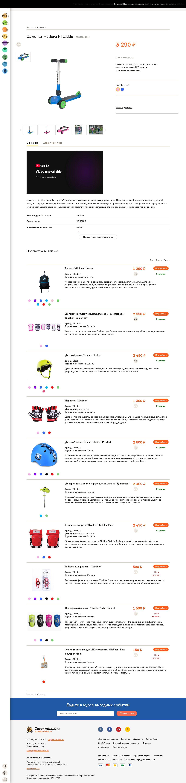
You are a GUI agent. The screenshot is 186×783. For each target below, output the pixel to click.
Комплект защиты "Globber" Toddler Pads (89, 525)
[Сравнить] (19, 46)
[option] (23, 58)
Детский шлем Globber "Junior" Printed (88, 442)
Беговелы (125, 739)
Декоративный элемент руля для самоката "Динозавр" (97, 483)
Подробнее (161, 268)
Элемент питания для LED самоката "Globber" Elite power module (95, 651)
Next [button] (105, 130)
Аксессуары (103, 747)
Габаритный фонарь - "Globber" (83, 566)
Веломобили (151, 739)
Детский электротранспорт (126, 743)
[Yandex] (127, 730)
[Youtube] (118, 730)
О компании (103, 755)
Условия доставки (124, 107)
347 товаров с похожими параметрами (132, 69)
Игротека (146, 743)
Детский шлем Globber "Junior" (83, 355)
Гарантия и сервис (142, 755)
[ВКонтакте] (100, 730)
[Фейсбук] (109, 730)
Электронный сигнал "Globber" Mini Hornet (90, 608)
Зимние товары (120, 747)
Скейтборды (104, 743)
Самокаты (41, 27)
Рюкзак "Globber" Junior (79, 268)
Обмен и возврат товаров (110, 759)
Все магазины (33, 768)
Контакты (158, 755)
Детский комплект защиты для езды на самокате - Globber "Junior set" (95, 316)
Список (158, 260)
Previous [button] (20, 130)
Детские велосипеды (108, 739)
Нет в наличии (124, 57)
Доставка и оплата (121, 755)
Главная (30, 27)
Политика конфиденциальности (140, 759)
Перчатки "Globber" (76, 400)
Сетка (167, 260)
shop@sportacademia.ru (38, 750)
